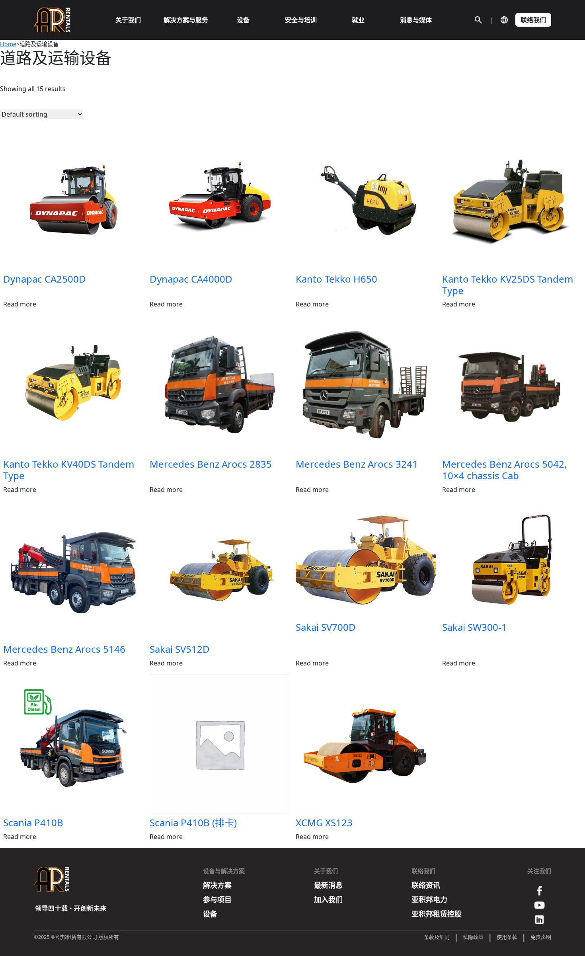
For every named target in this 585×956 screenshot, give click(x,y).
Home (8, 44)
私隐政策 (473, 937)
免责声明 (540, 937)
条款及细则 (437, 937)
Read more (19, 304)
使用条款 (507, 937)
